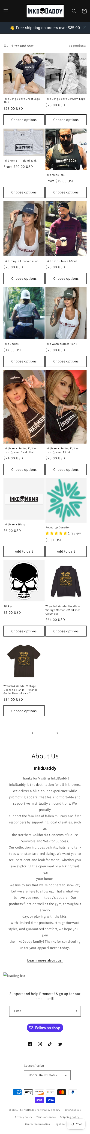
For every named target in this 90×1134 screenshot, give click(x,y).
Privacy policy (23, 1117)
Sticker (7, 606)
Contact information (37, 1124)
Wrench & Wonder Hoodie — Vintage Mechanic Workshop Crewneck (63, 609)
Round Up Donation (57, 527)
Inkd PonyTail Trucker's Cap (21, 261)
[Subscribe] (75, 1011)
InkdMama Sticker (15, 524)
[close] (85, 27)
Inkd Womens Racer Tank (61, 343)
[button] (6, 11)
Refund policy (72, 1109)
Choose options (24, 119)
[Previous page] (32, 733)
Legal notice (61, 1124)
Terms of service (46, 1117)
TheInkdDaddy (27, 1109)
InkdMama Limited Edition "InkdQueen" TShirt (62, 450)
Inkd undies (11, 343)
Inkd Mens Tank (55, 174)
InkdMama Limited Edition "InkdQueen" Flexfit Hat (20, 450)
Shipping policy (69, 1117)
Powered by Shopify (48, 1109)
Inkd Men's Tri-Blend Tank (20, 160)
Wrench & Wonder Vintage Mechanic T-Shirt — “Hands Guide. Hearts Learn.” (20, 689)
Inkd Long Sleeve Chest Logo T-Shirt (23, 100)
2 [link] (57, 733)
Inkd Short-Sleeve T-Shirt (61, 261)
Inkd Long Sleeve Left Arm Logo (65, 98)
